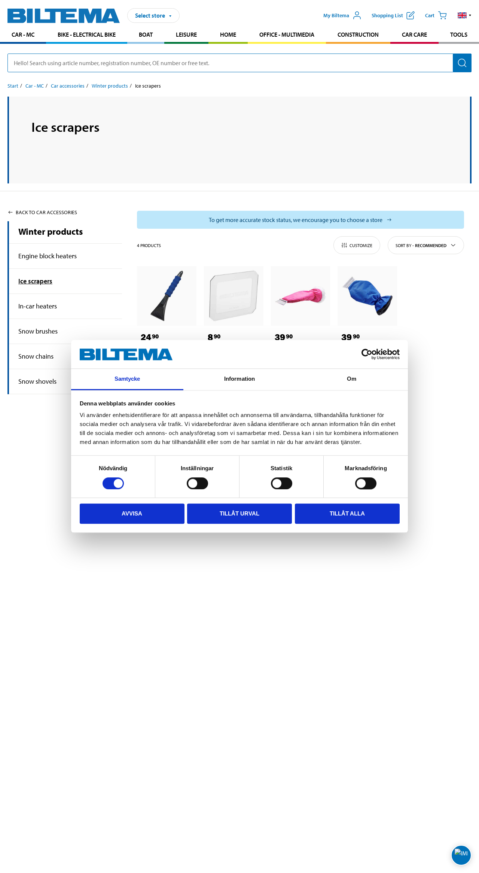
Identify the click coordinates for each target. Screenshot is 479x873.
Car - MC (23, 34)
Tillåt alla (347, 514)
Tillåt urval (239, 514)
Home (228, 34)
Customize (361, 245)
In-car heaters (37, 306)
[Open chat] (461, 855)
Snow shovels (37, 381)
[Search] (462, 63)
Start (12, 85)
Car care (414, 34)
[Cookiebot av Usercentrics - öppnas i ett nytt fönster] (367, 354)
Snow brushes (38, 331)
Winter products (110, 85)
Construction (358, 34)
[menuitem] (23, 35)
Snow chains (36, 356)
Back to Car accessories (46, 212)
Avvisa (132, 514)
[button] (464, 15)
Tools (458, 34)
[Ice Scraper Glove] (300, 296)
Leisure (186, 34)
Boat (146, 34)
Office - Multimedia (286, 34)
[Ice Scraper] (166, 296)
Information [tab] (239, 379)
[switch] (197, 483)
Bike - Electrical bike (87, 34)
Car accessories (68, 85)
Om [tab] (351, 379)
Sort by (421, 245)
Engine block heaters (47, 256)
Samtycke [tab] (127, 379)
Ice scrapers (35, 281)
